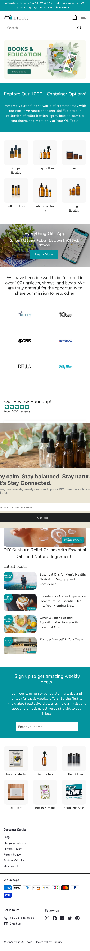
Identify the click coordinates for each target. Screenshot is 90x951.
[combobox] (45, 28)
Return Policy (12, 855)
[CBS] (24, 341)
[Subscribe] (70, 726)
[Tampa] (65, 314)
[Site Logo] (65, 341)
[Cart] (75, 17)
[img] (47, 407)
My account (11, 866)
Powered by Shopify (49, 942)
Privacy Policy (13, 849)
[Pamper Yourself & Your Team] (20, 645)
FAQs (7, 837)
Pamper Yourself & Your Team (61, 639)
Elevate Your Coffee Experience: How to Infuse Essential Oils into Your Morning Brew (63, 601)
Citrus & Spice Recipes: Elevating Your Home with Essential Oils (59, 622)
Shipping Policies (15, 843)
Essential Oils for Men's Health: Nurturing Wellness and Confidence (63, 579)
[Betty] (24, 314)
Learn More (44, 254)
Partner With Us (14, 860)
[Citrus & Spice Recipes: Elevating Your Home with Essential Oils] (20, 624)
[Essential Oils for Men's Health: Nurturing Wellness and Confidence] (20, 581)
